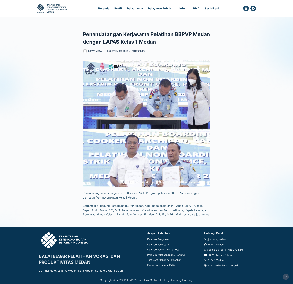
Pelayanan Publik (159, 8)
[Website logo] (53, 8)
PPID (196, 8)
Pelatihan (133, 8)
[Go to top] (286, 277)
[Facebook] (253, 8)
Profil (118, 8)
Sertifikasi (212, 8)
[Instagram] (246, 8)
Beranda (103, 8)
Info (182, 8)
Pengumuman (139, 51)
